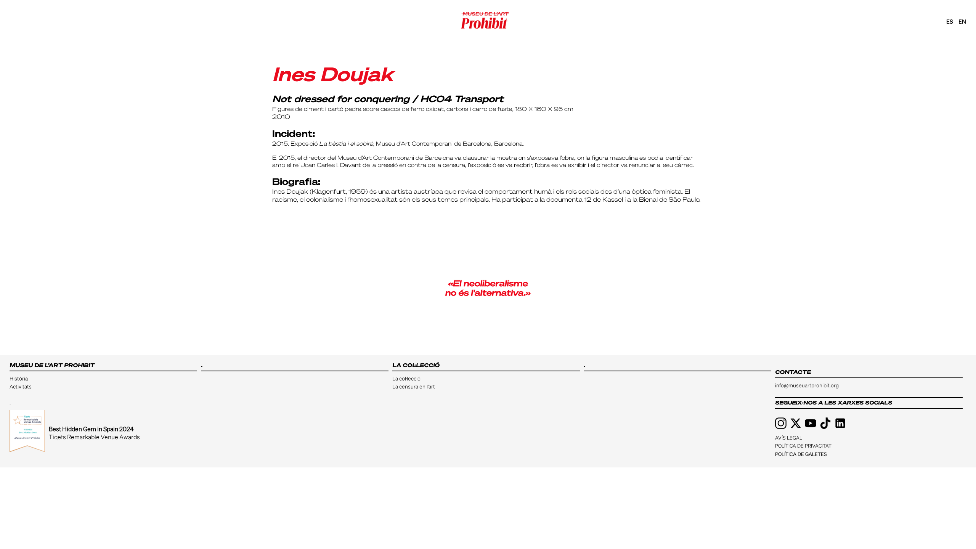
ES (949, 21)
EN (962, 21)
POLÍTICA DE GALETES (801, 454)
